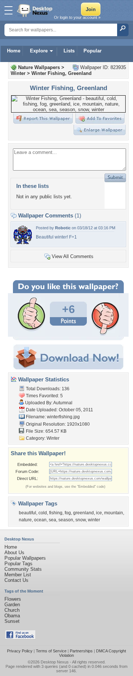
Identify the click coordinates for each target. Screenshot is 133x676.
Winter (18, 73)
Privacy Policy (20, 651)
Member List (17, 574)
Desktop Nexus (55, 662)
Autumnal (62, 402)
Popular (92, 51)
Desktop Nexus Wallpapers (35, 10)
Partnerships (81, 651)
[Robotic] (23, 242)
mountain (113, 512)
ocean (40, 519)
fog (68, 512)
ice (99, 512)
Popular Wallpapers (25, 558)
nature (25, 519)
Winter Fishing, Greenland (61, 73)
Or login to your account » (77, 17)
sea (52, 519)
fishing (55, 512)
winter (94, 519)
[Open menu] (8, 10)
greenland (83, 512)
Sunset (12, 621)
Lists (69, 51)
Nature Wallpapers (39, 67)
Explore (39, 51)
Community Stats (23, 569)
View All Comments (72, 256)
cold (42, 512)
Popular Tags (18, 563)
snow (80, 519)
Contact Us (16, 580)
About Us (14, 552)
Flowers (12, 599)
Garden (12, 604)
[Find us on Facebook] (20, 638)
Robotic (63, 228)
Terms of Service (51, 651)
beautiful (27, 512)
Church (12, 610)
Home (13, 51)
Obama (12, 615)
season (65, 519)
